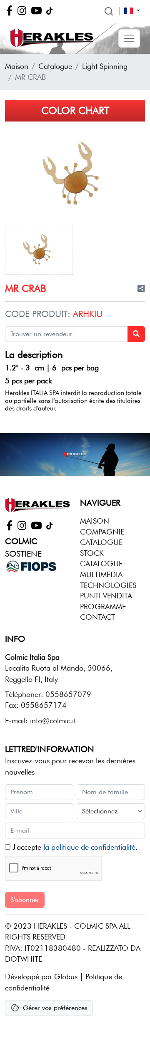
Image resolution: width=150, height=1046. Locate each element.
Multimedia (101, 574)
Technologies (108, 585)
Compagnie (102, 531)
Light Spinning (105, 66)
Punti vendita (106, 595)
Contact (97, 617)
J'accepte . (74, 847)
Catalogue (55, 66)
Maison (16, 66)
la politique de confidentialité (89, 847)
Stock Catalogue (101, 558)
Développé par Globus (41, 976)
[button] (129, 38)
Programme (103, 606)
